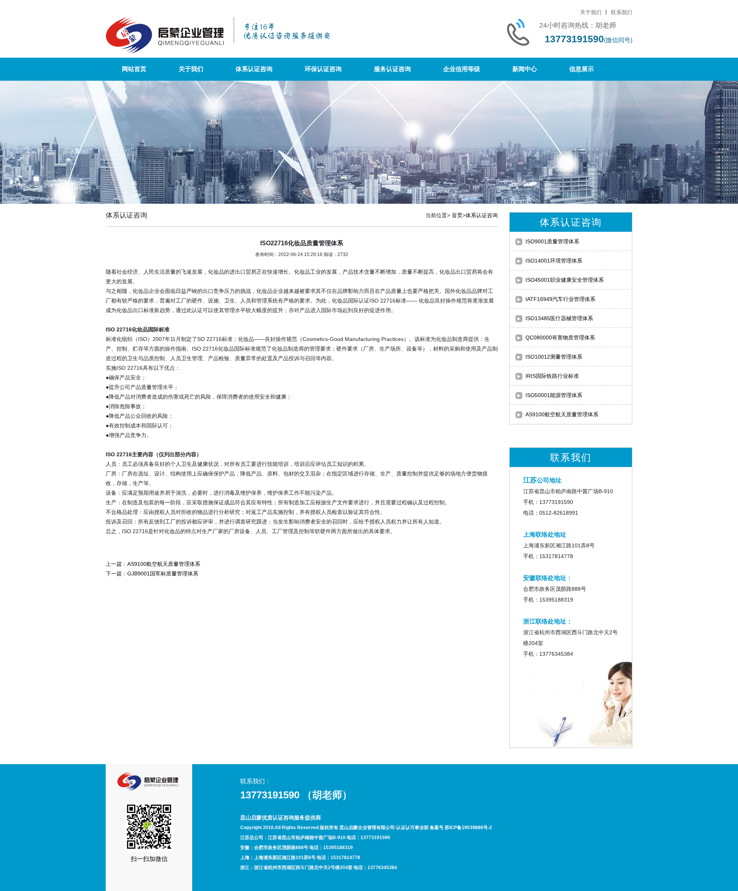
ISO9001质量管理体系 (552, 241)
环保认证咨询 (323, 69)
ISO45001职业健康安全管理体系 (564, 280)
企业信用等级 (461, 69)
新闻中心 (524, 69)
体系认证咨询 (254, 69)
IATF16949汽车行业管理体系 (560, 299)
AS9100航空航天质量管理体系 (163, 564)
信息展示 (581, 69)
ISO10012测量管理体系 (553, 357)
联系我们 (621, 12)
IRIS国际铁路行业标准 (552, 376)
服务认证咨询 (392, 69)
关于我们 (591, 12)
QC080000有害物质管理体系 (560, 337)
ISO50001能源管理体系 (553, 395)
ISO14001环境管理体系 (553, 261)
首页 (457, 215)
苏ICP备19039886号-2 (468, 827)
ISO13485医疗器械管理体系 (559, 318)
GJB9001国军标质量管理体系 (162, 573)
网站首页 (134, 69)
